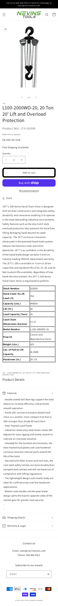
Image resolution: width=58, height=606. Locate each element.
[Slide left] (21, 97)
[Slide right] (36, 97)
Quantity (6, 153)
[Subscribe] (47, 574)
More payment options (29, 190)
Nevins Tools (24, 600)
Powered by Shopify (36, 600)
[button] (4, 14)
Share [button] (9, 198)
